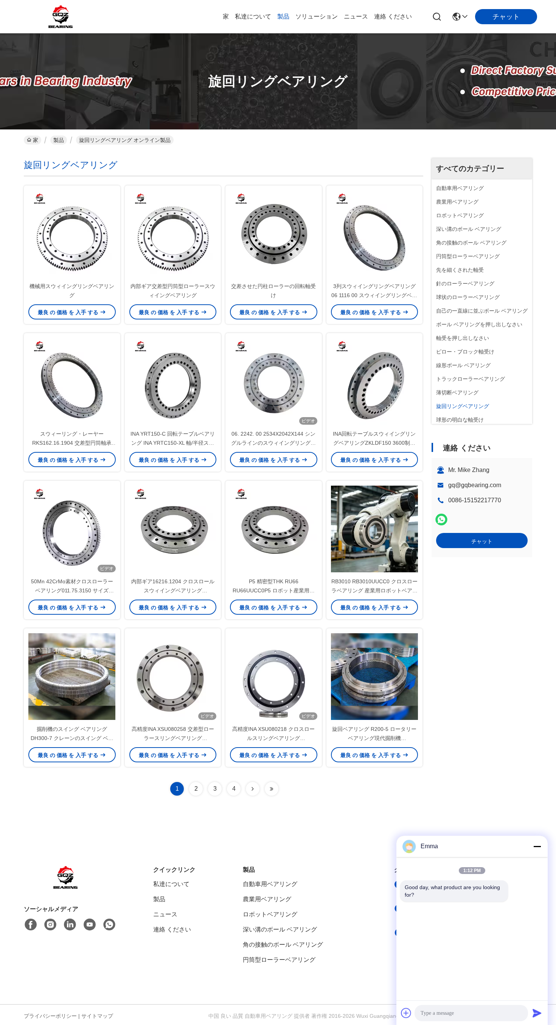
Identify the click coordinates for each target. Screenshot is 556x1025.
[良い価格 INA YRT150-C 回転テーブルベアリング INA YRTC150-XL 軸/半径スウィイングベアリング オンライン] (173, 381)
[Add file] (406, 1013)
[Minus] (537, 846)
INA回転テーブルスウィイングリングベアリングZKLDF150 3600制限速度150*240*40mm (374, 443)
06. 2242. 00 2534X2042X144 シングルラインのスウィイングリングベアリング (273, 443)
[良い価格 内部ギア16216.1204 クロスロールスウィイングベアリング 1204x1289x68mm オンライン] (173, 528)
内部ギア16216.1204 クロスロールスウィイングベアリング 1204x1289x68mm (172, 590)
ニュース (356, 16)
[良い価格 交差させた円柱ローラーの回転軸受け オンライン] (273, 233)
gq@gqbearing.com (474, 485)
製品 (283, 16)
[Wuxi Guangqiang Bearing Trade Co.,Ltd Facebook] (30, 924)
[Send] (537, 1013)
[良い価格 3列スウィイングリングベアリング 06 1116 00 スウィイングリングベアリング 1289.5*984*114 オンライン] (374, 233)
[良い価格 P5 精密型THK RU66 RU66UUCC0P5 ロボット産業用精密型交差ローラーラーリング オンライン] (273, 528)
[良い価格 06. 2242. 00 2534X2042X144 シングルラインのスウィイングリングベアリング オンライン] (273, 381)
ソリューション (316, 16)
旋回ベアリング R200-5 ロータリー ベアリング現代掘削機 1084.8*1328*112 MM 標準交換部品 (374, 738)
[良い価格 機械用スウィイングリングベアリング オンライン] (72, 233)
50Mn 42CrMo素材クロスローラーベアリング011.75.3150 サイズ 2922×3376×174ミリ (72, 590)
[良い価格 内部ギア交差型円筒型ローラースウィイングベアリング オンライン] (173, 233)
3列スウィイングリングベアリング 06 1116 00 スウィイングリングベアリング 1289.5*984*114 (374, 295)
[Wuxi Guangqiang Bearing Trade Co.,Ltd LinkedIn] (70, 924)
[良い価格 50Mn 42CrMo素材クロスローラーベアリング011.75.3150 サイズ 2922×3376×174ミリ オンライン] (72, 528)
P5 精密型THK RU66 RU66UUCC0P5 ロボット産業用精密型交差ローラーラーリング (274, 590)
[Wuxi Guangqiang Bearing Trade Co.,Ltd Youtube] (89, 924)
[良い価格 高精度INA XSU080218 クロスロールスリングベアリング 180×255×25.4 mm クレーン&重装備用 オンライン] (273, 676)
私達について (253, 16)
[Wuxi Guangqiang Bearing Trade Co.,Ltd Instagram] (50, 924)
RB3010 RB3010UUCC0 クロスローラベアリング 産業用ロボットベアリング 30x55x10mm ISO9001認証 (374, 590)
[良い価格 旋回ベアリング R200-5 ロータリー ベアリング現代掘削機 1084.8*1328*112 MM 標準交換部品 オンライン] (374, 676)
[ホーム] (65, 886)
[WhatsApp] (441, 519)
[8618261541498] (109, 924)
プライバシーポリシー (50, 1016)
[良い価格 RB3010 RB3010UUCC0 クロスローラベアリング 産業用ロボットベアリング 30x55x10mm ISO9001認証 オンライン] (374, 528)
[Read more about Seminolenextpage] (252, 789)
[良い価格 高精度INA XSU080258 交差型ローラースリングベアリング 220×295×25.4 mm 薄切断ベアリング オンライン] (173, 676)
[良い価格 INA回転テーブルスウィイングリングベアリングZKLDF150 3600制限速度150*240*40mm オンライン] (374, 381)
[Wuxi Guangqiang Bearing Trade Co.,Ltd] (60, 16)
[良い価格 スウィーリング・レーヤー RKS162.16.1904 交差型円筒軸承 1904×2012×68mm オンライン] (72, 381)
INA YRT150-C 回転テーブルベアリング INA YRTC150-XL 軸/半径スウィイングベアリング (172, 443)
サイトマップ (97, 1016)
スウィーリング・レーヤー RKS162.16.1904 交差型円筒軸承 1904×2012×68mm (72, 443)
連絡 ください (393, 16)
